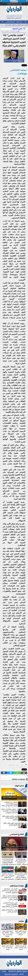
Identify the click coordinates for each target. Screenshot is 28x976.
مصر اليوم (19, 785)
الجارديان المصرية (22, 766)
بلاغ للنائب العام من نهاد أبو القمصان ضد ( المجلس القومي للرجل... (9, 898)
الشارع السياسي (17, 834)
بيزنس (21, 921)
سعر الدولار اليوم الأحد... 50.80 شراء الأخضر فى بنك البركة (7, 933)
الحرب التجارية (11, 764)
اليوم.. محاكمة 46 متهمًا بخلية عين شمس (9, 911)
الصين (17, 764)
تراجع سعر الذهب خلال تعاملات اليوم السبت (21, 947)
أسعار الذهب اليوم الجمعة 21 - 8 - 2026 (7, 947)
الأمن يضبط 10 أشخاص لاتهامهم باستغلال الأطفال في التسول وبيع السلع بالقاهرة (9, 905)
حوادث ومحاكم (17, 886)
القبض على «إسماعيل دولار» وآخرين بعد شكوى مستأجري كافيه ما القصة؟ (9, 891)
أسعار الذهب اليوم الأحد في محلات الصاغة (20, 932)
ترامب (22, 764)
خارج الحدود (17, 28)
